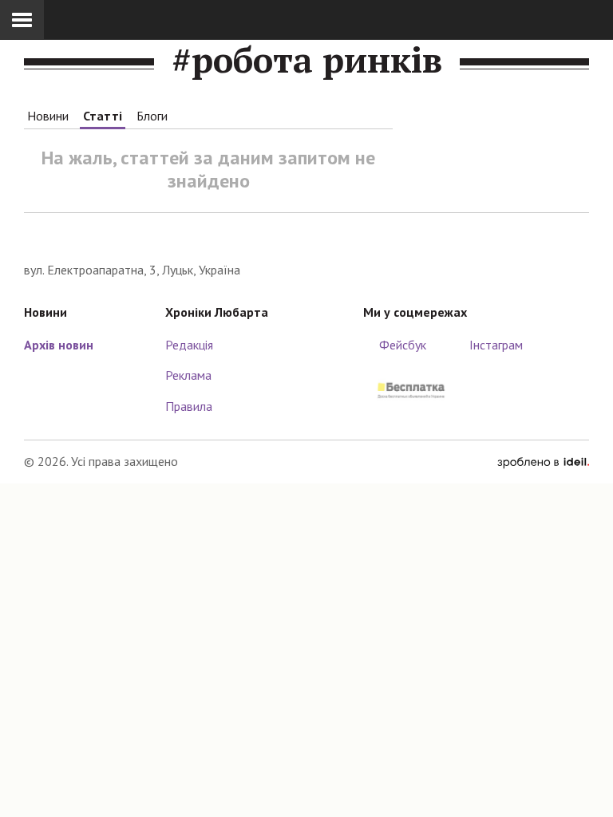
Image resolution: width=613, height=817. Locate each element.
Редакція (189, 345)
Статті (102, 116)
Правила (188, 406)
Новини (48, 116)
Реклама (188, 375)
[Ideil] (543, 461)
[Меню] (22, 20)
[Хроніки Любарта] (306, 236)
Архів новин (58, 345)
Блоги (152, 116)
